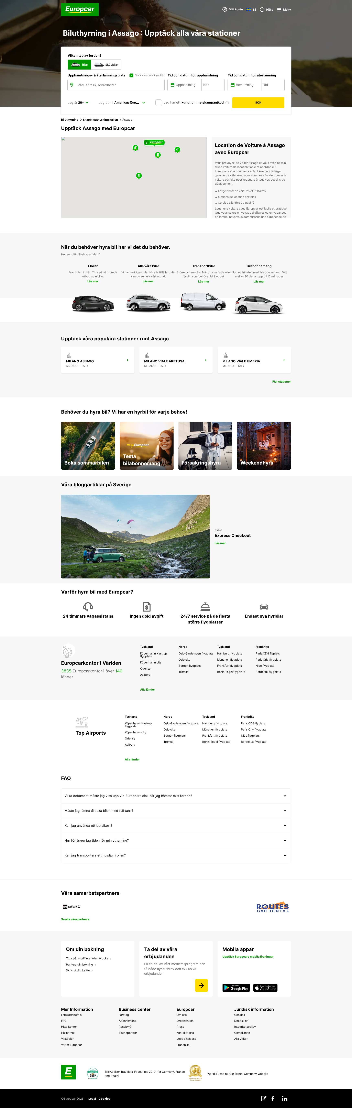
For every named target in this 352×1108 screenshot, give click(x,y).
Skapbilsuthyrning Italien (100, 119)
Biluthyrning (69, 119)
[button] (139, 176)
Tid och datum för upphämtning (193, 75)
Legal (92, 1098)
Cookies (104, 1098)
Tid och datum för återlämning (252, 75)
